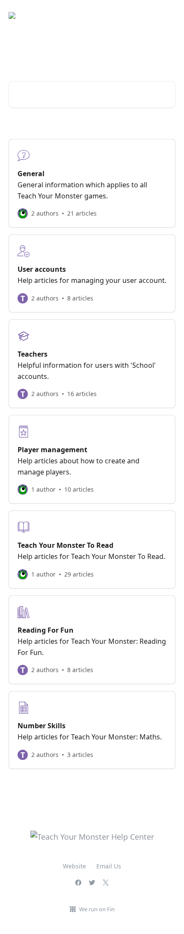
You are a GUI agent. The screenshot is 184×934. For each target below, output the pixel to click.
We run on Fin (97, 909)
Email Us (108, 866)
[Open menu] (167, 15)
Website (74, 866)
